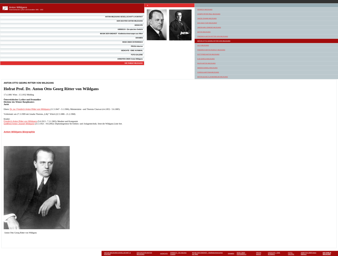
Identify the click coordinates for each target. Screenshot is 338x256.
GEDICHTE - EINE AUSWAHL (132, 50)
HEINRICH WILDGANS (204, 9)
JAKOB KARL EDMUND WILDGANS (209, 27)
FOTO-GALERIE (137, 55)
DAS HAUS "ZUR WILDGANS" (207, 23)
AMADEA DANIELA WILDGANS (207, 68)
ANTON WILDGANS (203, 32)
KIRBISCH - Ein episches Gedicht (130, 29)
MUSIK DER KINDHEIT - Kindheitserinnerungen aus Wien (121, 34)
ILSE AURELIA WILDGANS (206, 59)
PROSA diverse (137, 46)
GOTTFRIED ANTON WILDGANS (208, 54)
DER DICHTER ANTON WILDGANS (130, 21)
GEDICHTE (139, 25)
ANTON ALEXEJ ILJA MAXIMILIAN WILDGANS (212, 77)
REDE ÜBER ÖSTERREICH (132, 42)
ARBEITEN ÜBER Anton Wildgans (130, 59)
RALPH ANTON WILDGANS (206, 63)
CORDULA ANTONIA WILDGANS (208, 72)
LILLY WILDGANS (203, 45)
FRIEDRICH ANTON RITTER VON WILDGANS (212, 36)
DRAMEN (139, 38)
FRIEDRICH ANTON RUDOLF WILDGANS (211, 50)
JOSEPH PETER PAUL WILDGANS (208, 14)
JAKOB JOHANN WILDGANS (207, 18)
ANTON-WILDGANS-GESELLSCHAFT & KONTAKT (124, 17)
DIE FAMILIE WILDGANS (134, 63)
